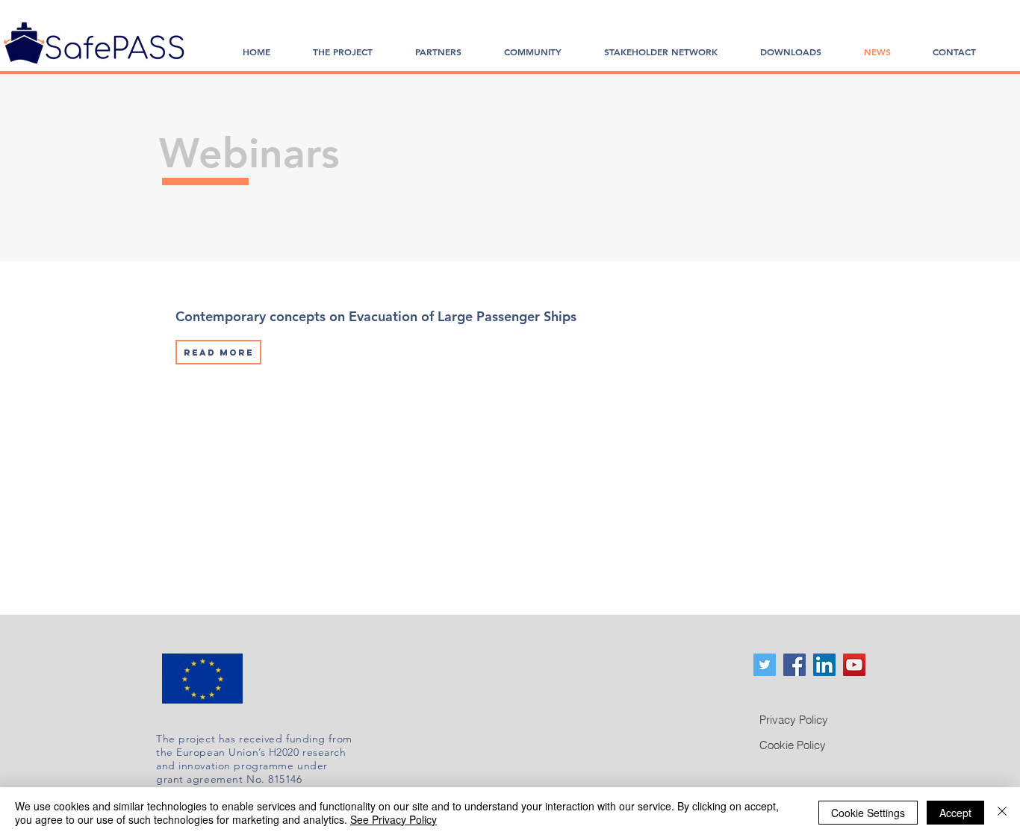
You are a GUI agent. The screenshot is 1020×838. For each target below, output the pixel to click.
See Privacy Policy (393, 819)
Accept (955, 812)
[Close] (1002, 812)
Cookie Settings (868, 812)
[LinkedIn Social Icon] (824, 665)
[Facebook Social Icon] (794, 665)
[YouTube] (854, 665)
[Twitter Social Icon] (764, 665)
